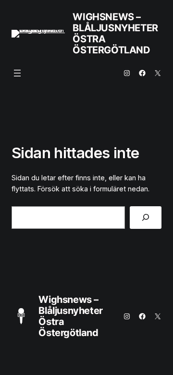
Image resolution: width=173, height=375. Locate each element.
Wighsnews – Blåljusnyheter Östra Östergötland (115, 33)
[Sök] (145, 217)
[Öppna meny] (17, 73)
